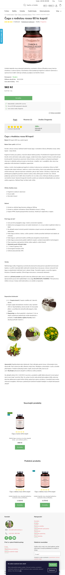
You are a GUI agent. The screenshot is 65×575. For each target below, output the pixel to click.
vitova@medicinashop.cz (15, 530)
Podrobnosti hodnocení (27, 22)
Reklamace (37, 531)
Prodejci (60, 1)
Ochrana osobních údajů (11, 551)
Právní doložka (38, 536)
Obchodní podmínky (39, 533)
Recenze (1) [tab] (28, 120)
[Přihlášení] (56, 6)
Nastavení (52, 570)
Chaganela (43, 22)
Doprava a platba (39, 526)
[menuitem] (7, 11)
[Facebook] (6, 538)
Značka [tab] (45, 120)
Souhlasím (53, 565)
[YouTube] (14, 538)
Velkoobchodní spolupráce (41, 528)
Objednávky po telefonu (11, 549)
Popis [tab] (15, 120)
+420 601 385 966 (14, 533)
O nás (6, 546)
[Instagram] (10, 538)
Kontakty (36, 521)
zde (20, 571)
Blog (53, 1)
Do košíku (18, 98)
